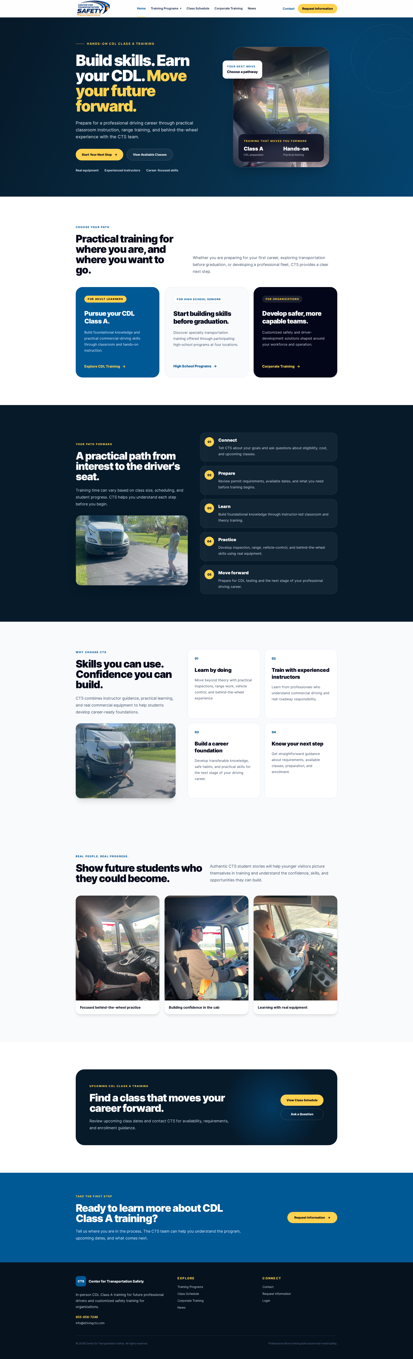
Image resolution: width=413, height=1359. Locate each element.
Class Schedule (197, 8)
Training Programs (166, 8)
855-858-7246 (87, 1317)
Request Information (317, 8)
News (252, 8)
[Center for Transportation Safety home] (93, 8)
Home (141, 8)
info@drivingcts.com (90, 1323)
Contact (288, 8)
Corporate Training (228, 8)
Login (266, 1300)
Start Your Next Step (99, 154)
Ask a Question (302, 1114)
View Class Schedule (302, 1100)
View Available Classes (150, 154)
